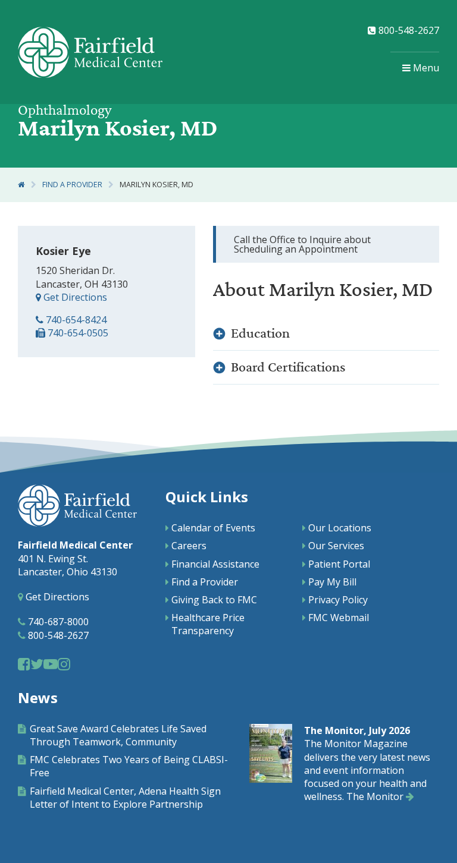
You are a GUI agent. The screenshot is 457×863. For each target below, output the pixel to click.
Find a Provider (72, 184)
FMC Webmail (338, 617)
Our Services (336, 545)
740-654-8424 (75, 319)
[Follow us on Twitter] (36, 663)
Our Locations (339, 527)
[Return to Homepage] (21, 184)
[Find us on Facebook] (24, 663)
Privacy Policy (338, 599)
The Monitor (376, 796)
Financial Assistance (215, 564)
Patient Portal (339, 564)
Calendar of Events (213, 527)
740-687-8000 (57, 621)
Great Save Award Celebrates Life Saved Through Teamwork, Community (118, 735)
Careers (188, 545)
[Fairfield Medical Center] (90, 52)
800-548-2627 (407, 30)
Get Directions (74, 297)
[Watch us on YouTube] (50, 663)
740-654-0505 (76, 332)
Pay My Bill (332, 581)
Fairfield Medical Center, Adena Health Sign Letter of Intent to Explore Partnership (125, 798)
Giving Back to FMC (214, 599)
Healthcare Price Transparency (208, 624)
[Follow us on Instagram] (64, 663)
